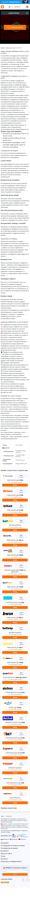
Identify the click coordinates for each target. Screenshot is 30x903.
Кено (14, 48)
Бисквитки (5, 851)
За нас (3, 856)
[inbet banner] (15, 2)
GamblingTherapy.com (16, 830)
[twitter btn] (27, 880)
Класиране (5, 843)
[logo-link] (14, 6)
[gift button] (2, 6)
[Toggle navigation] (27, 7)
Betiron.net (23, 839)
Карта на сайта (6, 853)
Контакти (4, 859)
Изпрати (15, 874)
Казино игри (9, 48)
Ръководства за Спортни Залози (13, 845)
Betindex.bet (15, 839)
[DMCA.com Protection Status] (5, 882)
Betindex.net (6, 839)
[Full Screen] (27, 13)
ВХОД (15, 485)
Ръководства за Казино (9, 848)
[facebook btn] (23, 880)
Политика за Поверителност (11, 861)
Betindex (3, 48)
